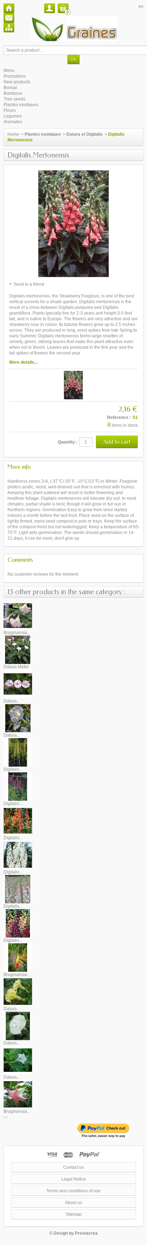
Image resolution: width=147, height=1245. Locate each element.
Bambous (13, 93)
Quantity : (67, 442)
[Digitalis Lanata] (18, 786)
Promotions (15, 76)
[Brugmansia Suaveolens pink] (18, 1093)
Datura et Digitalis (84, 134)
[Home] (9, 8)
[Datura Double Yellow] (18, 991)
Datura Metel (16, 666)
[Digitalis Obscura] (18, 820)
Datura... (12, 701)
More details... (23, 362)
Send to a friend (29, 284)
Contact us (73, 1167)
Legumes (13, 116)
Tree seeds (14, 99)
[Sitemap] (9, 27)
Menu (9, 70)
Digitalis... (13, 769)
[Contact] (9, 18)
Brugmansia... (17, 632)
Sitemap (74, 1214)
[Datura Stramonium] (18, 1059)
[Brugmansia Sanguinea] (18, 957)
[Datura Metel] (18, 649)
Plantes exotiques (21, 104)
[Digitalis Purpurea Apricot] (18, 888)
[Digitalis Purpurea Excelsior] (18, 922)
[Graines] (74, 29)
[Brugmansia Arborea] (18, 615)
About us (73, 1202)
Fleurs (10, 110)
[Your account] (50, 8)
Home (13, 134)
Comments (20, 559)
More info (19, 466)
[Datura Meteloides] (18, 717)
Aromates (13, 121)
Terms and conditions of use (73, 1190)
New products (17, 81)
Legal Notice (73, 1179)
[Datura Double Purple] (18, 683)
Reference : (119, 417)
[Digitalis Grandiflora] (18, 751)
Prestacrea (86, 1233)
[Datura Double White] (18, 1025)
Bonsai (10, 87)
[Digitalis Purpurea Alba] (18, 854)
